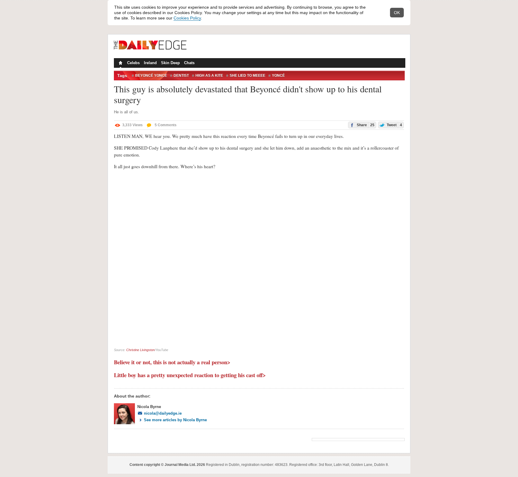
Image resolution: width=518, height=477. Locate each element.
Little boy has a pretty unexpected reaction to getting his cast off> (190, 375)
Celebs (133, 63)
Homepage (120, 63)
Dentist (181, 75)
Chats (189, 63)
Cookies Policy (187, 18)
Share (365, 125)
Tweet (394, 125)
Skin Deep (170, 63)
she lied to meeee (247, 75)
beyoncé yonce (151, 75)
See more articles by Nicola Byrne (175, 420)
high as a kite (209, 75)
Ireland (150, 63)
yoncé (278, 75)
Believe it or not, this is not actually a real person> (172, 362)
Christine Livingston (140, 350)
